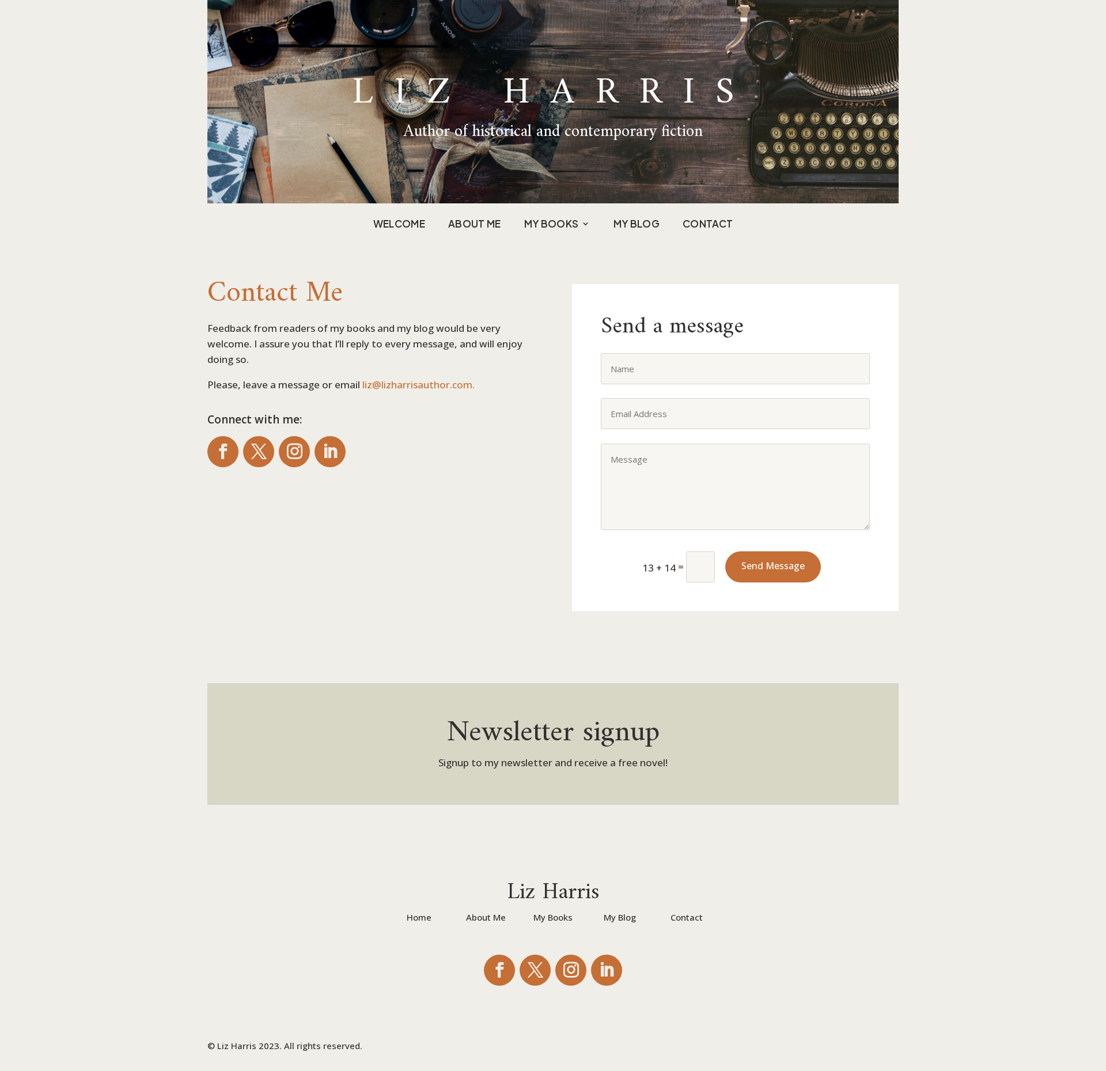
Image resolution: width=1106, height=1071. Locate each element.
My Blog (636, 225)
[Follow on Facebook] (222, 451)
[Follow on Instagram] (294, 451)
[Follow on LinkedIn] (330, 451)
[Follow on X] (258, 451)
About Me (474, 225)
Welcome (399, 225)
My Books (551, 225)
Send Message (773, 565)
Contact (708, 225)
